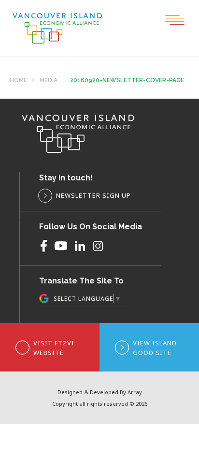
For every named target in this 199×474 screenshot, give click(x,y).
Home (18, 80)
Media (48, 80)
